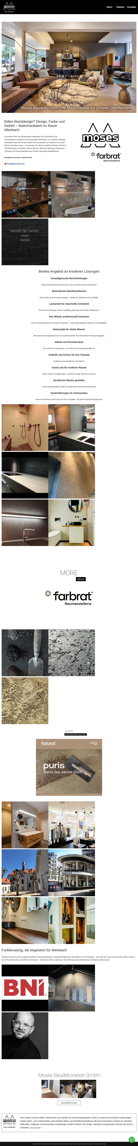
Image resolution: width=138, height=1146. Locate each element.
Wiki (62, 1143)
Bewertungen (84, 1143)
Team (71, 1143)
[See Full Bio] (41, 1127)
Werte (74, 1143)
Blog (78, 1143)
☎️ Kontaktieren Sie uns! (14, 164)
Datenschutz (98, 1143)
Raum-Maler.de (49, 1066)
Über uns (66, 1143)
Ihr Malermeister (70, 1066)
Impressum (91, 1143)
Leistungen (54, 1143)
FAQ (59, 1143)
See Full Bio (35, 1128)
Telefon (120, 7)
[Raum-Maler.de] (20, 7)
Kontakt (131, 7)
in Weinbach (90, 1066)
